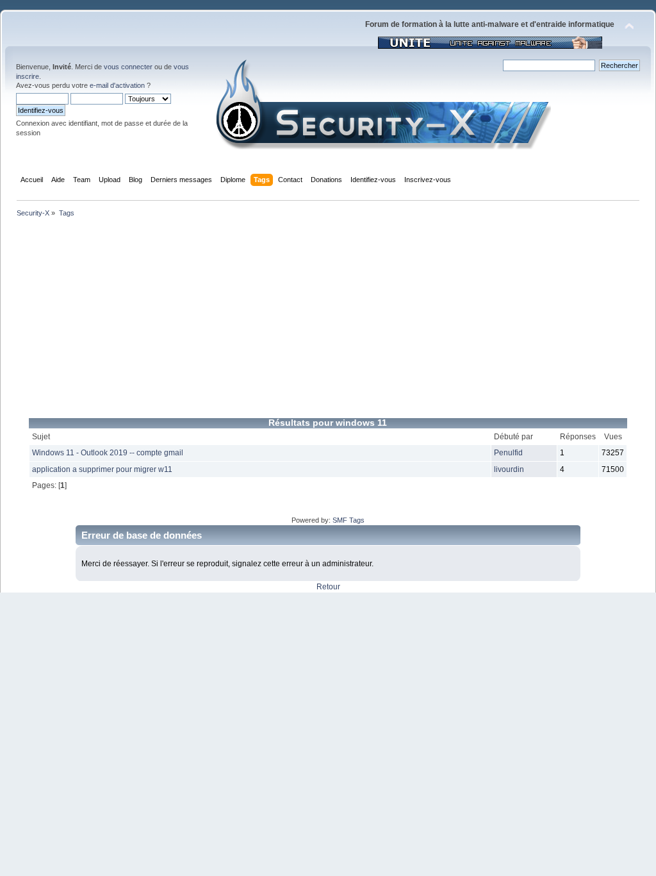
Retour (328, 586)
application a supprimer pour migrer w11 (102, 469)
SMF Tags (348, 520)
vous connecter (128, 67)
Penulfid (508, 452)
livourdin (509, 469)
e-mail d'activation (117, 85)
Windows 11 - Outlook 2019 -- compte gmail (107, 452)
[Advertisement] (328, 322)
